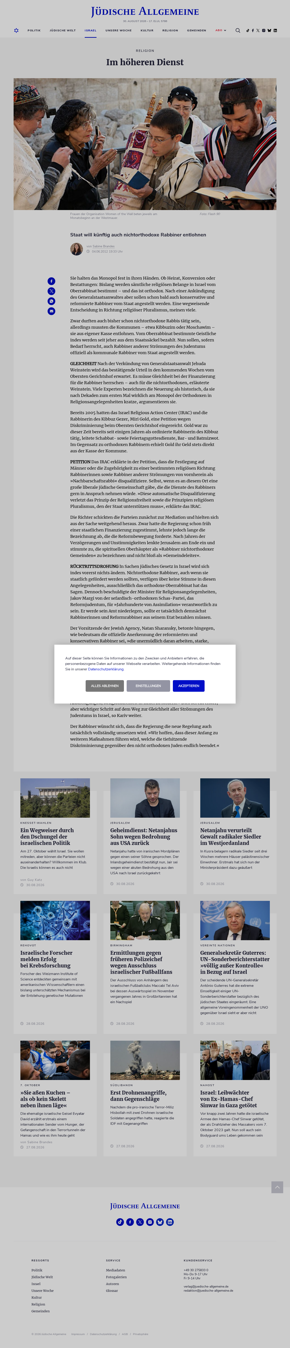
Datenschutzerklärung (105, 669)
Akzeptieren (188, 686)
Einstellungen (148, 686)
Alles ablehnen (104, 686)
